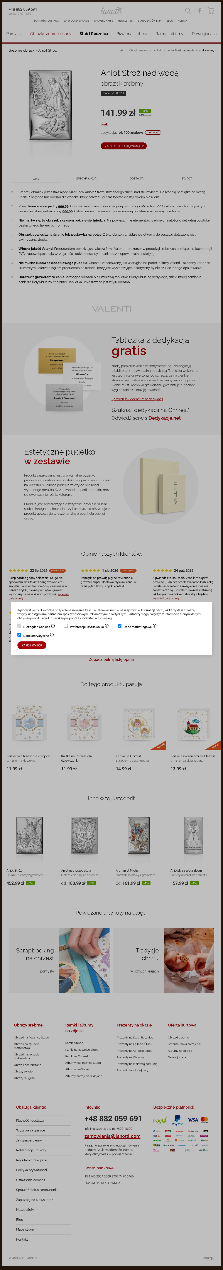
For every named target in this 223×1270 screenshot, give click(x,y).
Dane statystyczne (38, 636)
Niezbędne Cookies (39, 627)
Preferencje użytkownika (89, 627)
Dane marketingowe (140, 627)
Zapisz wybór (32, 645)
